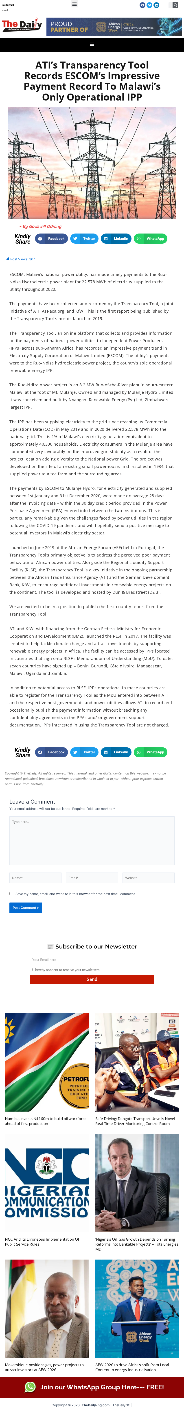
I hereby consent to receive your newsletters (66, 970)
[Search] (176, 5)
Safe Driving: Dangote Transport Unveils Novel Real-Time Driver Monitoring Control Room (135, 1121)
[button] (74, 3)
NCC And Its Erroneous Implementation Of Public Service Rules (42, 1242)
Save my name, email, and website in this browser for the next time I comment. (75, 894)
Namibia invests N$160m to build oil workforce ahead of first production (46, 1121)
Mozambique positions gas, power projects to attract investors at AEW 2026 (44, 1367)
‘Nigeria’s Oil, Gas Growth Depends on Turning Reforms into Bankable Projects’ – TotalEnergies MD (136, 1244)
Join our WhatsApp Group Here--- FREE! (102, 1387)
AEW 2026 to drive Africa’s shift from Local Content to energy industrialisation (132, 1367)
